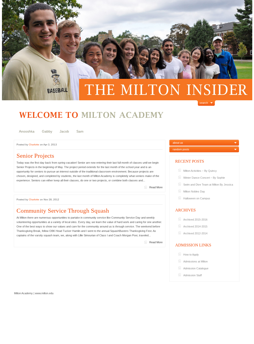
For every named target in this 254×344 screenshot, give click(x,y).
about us (178, 142)
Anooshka (26, 131)
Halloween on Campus (196, 198)
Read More (156, 187)
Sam (80, 131)
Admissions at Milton (195, 261)
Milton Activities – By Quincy (200, 170)
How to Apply (191, 254)
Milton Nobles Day (194, 191)
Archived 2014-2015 (195, 226)
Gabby (47, 131)
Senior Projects (35, 155)
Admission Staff (192, 275)
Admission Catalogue (195, 268)
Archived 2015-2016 (195, 219)
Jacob (64, 131)
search (204, 102)
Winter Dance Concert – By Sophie (204, 177)
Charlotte (34, 144)
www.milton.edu (44, 293)
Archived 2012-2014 (195, 233)
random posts (181, 149)
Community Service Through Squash (63, 210)
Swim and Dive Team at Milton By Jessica (208, 184)
